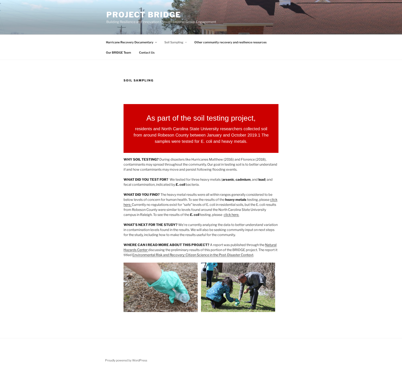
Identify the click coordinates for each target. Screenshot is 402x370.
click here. (231, 215)
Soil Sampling (173, 42)
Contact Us (147, 52)
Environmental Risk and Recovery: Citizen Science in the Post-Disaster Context (192, 255)
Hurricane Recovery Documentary (129, 42)
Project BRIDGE (143, 14)
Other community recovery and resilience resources (230, 42)
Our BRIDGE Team (118, 52)
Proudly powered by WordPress (126, 360)
